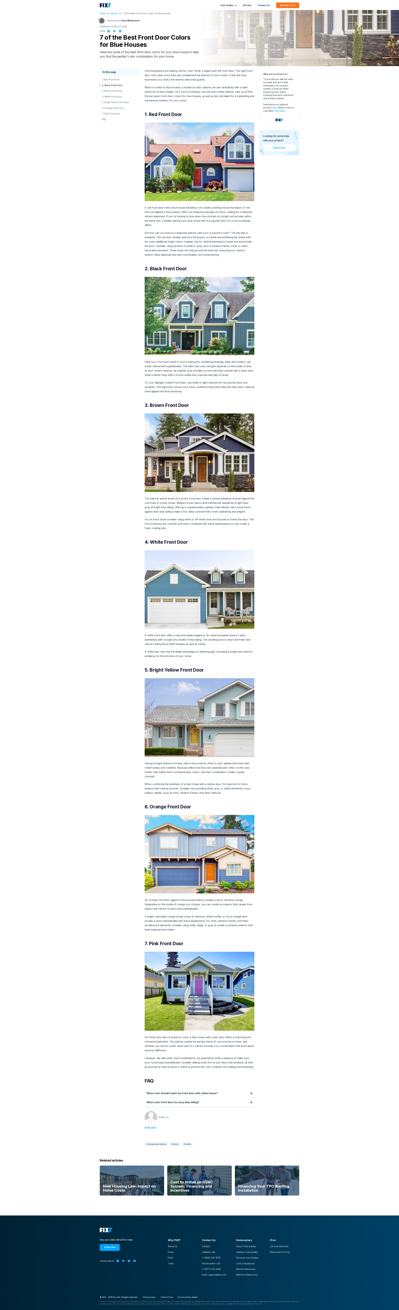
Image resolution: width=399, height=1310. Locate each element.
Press (171, 1252)
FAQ (104, 119)
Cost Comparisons (245, 1263)
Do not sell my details (188, 1297)
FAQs (170, 1257)
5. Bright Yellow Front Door (115, 102)
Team (171, 1263)
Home (103, 13)
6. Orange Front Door (113, 108)
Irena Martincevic (130, 20)
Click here (279, 110)
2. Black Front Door (112, 85)
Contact (206, 1246)
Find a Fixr (279, 147)
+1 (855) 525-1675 (211, 1257)
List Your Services (279, 1246)
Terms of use (167, 1297)
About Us (172, 1246)
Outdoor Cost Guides (247, 1252)
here (274, 107)
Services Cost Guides (247, 1257)
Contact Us (264, 5)
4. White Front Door (112, 96)
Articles (247, 5)
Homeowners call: (211, 1263)
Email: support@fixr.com (214, 1274)
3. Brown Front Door (112, 91)
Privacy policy (149, 1297)
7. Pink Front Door (111, 113)
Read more (150, 1127)
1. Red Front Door (111, 79)
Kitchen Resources (245, 1269)
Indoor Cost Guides (246, 1246)
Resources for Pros (280, 1252)
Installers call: (208, 1252)
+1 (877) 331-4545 (211, 1269)
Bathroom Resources (247, 1274)
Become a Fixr (288, 5)
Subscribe (109, 1247)
